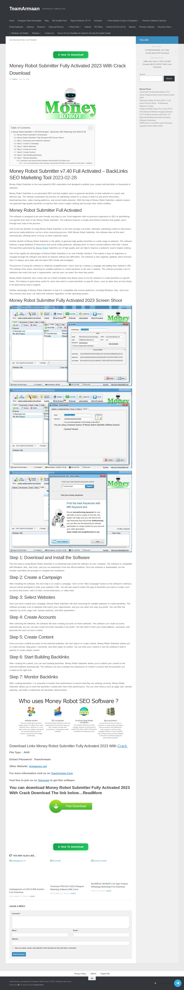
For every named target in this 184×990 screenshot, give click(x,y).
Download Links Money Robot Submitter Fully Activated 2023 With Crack (45, 161)
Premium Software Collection (154, 21)
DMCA (93, 974)
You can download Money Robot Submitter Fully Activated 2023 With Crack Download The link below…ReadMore (58, 163)
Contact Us (49, 33)
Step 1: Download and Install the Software (33, 141)
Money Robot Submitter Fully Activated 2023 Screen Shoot (40, 138)
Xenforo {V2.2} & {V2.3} (115, 27)
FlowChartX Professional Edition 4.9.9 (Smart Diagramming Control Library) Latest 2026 (157, 95)
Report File (105, 974)
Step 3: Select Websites (26, 146)
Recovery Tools (164, 27)
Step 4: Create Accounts (26, 149)
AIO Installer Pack (59, 21)
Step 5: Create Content (26, 152)
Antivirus (30, 27)
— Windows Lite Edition (19, 33)
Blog (47, 21)
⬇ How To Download (70, 54)
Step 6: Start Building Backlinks (29, 155)
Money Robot (42, 248)
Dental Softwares (16, 27)
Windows (36, 33)
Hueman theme (38, 985)
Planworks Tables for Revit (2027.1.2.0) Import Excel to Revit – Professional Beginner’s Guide (155, 103)
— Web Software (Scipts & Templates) (121, 21)
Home (11, 21)
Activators (98, 21)
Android (88, 27)
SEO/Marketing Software (23, 40)
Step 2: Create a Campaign (28, 143)
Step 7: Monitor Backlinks (27, 158)
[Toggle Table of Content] (89, 128)
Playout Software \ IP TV (80, 21)
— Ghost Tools (73, 27)
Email (76, 930)
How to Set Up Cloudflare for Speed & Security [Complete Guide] (84, 33)
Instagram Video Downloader (29, 21)
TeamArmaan (24, 8)
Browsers (41, 27)
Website (15, 939)
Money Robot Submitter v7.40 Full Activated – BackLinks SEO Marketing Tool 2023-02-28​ (49, 132)
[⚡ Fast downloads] (177, 983)
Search (142, 74)
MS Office (98, 27)
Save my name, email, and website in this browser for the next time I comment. (45, 948)
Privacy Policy (80, 974)
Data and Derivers (56, 27)
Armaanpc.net (38, 766)
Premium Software (146, 27)
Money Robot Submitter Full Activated (32, 135)
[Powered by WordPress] (18, 985)
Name (14, 930)
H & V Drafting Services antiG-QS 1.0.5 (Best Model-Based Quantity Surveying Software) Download (155, 117)
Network (132, 27)
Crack (122, 746)
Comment (16, 914)
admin (14, 79)
